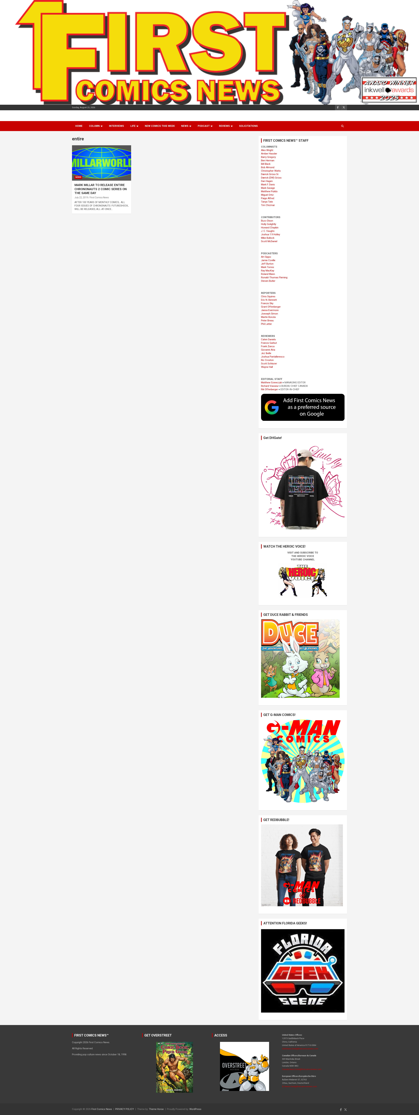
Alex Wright (267, 150)
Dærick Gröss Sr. (270, 174)
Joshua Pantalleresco (272, 356)
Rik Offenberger (269, 389)
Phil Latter (266, 323)
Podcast (204, 126)
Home (78, 126)
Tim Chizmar (268, 205)
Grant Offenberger (271, 306)
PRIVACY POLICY (124, 1109)
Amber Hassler (269, 153)
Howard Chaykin (269, 227)
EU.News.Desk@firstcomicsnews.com (299, 1086)
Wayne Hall (267, 367)
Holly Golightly (268, 224)
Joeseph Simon (269, 313)
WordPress (195, 1109)
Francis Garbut (269, 342)
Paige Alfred (267, 198)
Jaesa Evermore (270, 310)
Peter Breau (267, 320)
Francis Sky (267, 303)
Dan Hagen (267, 181)
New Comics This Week (160, 126)
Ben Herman (267, 160)
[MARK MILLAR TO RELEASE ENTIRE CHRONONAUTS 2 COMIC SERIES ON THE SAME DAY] (101, 163)
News (184, 126)
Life (133, 126)
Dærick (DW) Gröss (271, 177)
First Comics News (99, 197)
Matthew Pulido (269, 191)
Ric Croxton (267, 360)
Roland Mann (268, 274)
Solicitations (248, 126)
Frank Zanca (267, 346)
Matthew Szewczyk (271, 382)
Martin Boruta (268, 317)
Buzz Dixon (267, 220)
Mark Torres (267, 267)
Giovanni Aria (268, 349)
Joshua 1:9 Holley (270, 234)
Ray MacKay (267, 270)
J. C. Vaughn (267, 231)
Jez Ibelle (266, 353)
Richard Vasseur (270, 385)
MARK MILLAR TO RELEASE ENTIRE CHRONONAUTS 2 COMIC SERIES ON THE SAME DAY (100, 189)
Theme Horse (156, 1109)
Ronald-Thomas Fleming (274, 277)
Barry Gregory (268, 157)
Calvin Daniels (268, 339)
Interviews (116, 126)
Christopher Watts (271, 170)
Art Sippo (266, 256)
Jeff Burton (267, 263)
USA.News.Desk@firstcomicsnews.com (300, 1049)
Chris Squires (268, 296)
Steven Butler (268, 280)
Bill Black (265, 163)
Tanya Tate (267, 201)
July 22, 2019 (81, 197)
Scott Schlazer (269, 363)
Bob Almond (267, 167)
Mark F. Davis (268, 184)
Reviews (224, 126)
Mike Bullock (267, 237)
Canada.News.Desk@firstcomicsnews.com (301, 1069)
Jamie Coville (268, 260)
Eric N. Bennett (269, 299)
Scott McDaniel (269, 241)
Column (94, 126)
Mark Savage (268, 188)
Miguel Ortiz (267, 194)
